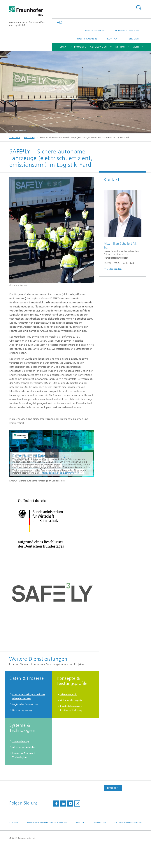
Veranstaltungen (127, 30)
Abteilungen (98, 47)
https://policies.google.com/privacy (59, 473)
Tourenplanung (20, 741)
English (134, 38)
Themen (61, 47)
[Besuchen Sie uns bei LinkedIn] (63, 803)
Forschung (29, 137)
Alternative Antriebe (23, 747)
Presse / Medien (95, 30)
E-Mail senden (114, 269)
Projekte (80, 47)
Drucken (113, 788)
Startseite (14, 137)
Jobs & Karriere (87, 38)
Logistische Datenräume (25, 704)
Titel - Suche (139, 8)
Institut (120, 47)
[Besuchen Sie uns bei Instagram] (77, 803)
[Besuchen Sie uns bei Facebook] (56, 803)
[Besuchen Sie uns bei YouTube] (70, 803)
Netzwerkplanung (22, 710)
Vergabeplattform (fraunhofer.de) (47, 822)
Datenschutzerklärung (128, 822)
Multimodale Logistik (71, 700)
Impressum (100, 822)
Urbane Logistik (68, 694)
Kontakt (113, 38)
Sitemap (13, 822)
